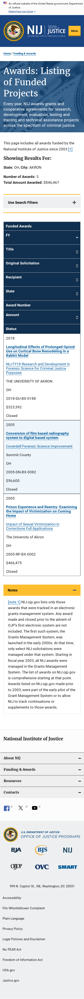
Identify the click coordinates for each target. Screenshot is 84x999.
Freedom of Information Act (23, 960)
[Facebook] (8, 809)
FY (42, 237)
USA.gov (9, 970)
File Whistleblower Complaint (24, 908)
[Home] (46, 31)
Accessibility (12, 898)
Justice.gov (11, 980)
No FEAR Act (12, 949)
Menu (74, 30)
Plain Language (13, 918)
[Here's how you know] (42, 7)
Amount (12, 315)
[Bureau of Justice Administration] (16, 853)
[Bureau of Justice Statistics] (42, 856)
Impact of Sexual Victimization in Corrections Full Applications (32, 526)
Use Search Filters (23, 202)
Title (10, 249)
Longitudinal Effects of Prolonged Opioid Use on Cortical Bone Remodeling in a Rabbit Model (40, 351)
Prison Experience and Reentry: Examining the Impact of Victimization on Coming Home (41, 511)
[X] (22, 809)
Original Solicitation (22, 263)
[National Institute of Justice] (67, 853)
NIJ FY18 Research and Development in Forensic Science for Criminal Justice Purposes (38, 368)
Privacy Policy (13, 929)
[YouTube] (36, 809)
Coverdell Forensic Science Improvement (39, 446)
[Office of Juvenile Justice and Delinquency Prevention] (16, 870)
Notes (13, 590)
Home (7, 53)
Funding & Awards (24, 53)
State (10, 291)
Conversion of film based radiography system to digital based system (37, 435)
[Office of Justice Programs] (13, 31)
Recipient (14, 277)
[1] (70, 149)
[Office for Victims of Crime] (42, 870)
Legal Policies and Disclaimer (24, 939)
